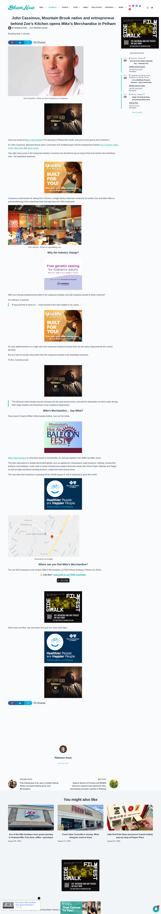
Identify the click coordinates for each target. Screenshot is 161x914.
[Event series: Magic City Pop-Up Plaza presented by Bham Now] (144, 94)
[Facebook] (130, 6)
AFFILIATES (109, 7)
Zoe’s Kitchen (106, 145)
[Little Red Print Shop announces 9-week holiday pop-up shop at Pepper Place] (130, 818)
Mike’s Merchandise (34, 140)
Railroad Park (133, 103)
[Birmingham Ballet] (80, 907)
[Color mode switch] (152, 8)
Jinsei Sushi (32, 148)
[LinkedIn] (136, 6)
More (121, 7)
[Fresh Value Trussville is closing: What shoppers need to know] (80, 818)
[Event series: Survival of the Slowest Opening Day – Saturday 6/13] (144, 58)
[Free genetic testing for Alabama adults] (63, 274)
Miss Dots (18, 148)
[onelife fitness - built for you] (63, 177)
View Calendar (137, 112)
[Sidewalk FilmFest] (63, 607)
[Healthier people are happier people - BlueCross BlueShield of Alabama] (63, 494)
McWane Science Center (137, 66)
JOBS (41, 7)
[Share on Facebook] (12, 42)
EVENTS (65, 7)
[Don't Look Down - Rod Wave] (63, 119)
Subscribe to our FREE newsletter (69, 575)
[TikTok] (140, 6)
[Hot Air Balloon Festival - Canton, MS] (63, 437)
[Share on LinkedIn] (20, 42)
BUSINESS (52, 7)
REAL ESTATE (97, 7)
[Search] (148, 8)
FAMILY (85, 7)
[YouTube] (130, 9)
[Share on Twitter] (28, 42)
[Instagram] (133, 6)
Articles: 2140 (63, 763)
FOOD (75, 7)
